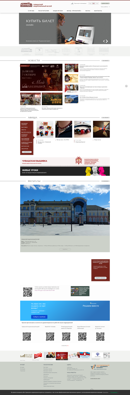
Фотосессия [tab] (25, 146)
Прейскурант (47, 379)
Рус (93, 3)
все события (105, 117)
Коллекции (22, 369)
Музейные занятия (48, 369)
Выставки (46, 367)
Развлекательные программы (50, 372)
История (22, 367)
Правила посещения (48, 377)
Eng (90, 3)
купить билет (27, 151)
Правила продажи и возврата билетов (52, 381)
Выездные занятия (48, 370)
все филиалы (105, 181)
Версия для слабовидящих (80, 3)
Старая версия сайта (95, 378)
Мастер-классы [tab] (26, 132)
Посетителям (43, 10)
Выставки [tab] (24, 127)
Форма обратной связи (49, 386)
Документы (46, 374)
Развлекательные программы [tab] (26, 143)
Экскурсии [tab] (24, 148)
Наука (87, 10)
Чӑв (97, 3)
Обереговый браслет (80, 142)
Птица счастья (97, 139)
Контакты (98, 10)
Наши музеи (58, 10)
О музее (31, 10)
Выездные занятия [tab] (24, 124)
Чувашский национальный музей (30, 239)
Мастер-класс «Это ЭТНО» (63, 139)
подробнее (65, 249)
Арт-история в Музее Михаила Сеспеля (89, 97)
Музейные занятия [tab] (24, 135)
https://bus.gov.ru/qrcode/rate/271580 (45, 290)
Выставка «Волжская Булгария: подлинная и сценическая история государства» (52, 109)
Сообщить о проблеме (39, 317)
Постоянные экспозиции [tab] (25, 139)
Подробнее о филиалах (100, 277)
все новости (105, 60)
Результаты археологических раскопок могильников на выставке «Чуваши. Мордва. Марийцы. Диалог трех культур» (95, 77)
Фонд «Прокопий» (74, 10)
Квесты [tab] (23, 129)
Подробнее (105, 392)
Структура (22, 370)
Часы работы (104, 6)
